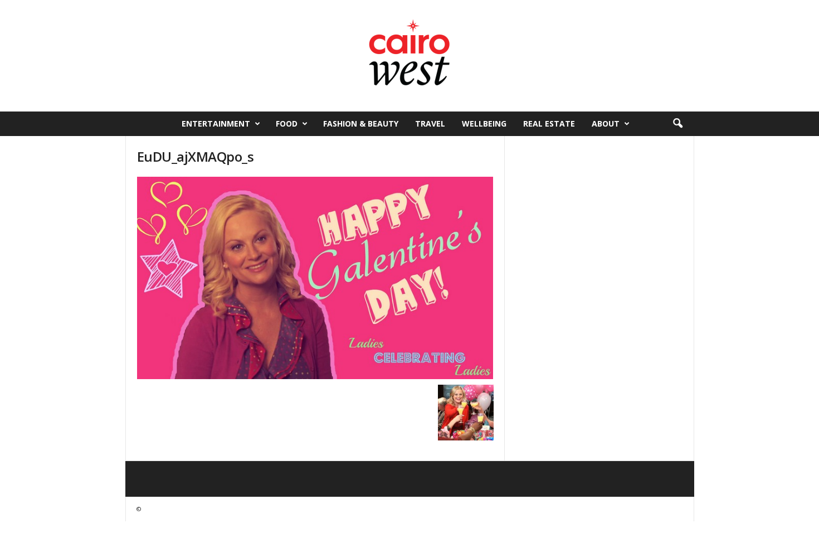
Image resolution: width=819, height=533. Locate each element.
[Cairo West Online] (409, 56)
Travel (430, 123)
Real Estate (549, 123)
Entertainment (216, 123)
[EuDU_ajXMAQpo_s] (315, 278)
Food (287, 123)
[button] (677, 124)
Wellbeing (484, 123)
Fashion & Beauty (360, 123)
